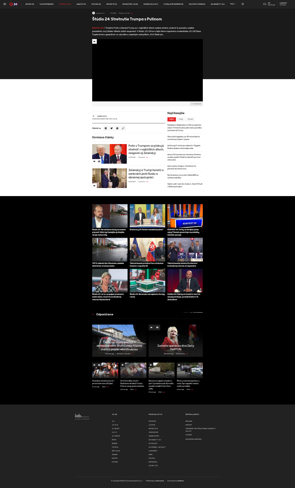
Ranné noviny (154, 436)
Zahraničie (153, 451)
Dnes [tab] (172, 119)
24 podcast (153, 443)
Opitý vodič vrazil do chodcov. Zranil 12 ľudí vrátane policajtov (184, 185)
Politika (152, 458)
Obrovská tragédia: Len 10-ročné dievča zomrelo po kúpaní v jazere (183, 138)
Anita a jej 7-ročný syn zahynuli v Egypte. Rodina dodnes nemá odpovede (184, 147)
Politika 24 (96, 4)
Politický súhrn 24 (197, 4)
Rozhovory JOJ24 (130, 4)
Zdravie (115, 454)
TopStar (115, 447)
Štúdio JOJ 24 (65, 4)
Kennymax (160, 481)
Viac (232, 4)
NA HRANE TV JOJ (218, 4)
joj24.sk (152, 425)
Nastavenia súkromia (194, 439)
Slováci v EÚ (153, 465)
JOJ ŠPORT (115, 428)
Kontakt (189, 425)
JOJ (113, 421)
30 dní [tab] (190, 119)
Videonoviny (153, 432)
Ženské (114, 443)
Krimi (150, 454)
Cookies (189, 435)
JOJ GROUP (116, 436)
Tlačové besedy (47, 4)
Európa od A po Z (151, 4)
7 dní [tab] (181, 119)
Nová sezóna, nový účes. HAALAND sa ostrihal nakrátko (182, 176)
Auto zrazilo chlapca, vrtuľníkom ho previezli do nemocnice (181, 167)
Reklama (189, 421)
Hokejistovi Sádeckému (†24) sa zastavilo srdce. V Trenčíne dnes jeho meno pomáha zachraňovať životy (184, 127)
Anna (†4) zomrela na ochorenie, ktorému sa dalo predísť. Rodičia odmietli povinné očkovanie (184, 157)
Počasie (115, 462)
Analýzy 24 (81, 4)
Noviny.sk (30, 4)
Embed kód (197, 103)
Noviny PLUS (111, 4)
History (115, 458)
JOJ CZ (114, 432)
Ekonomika (153, 462)
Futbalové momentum (173, 4)
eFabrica (181, 481)
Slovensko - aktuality (157, 447)
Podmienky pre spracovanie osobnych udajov (200, 430)
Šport (114, 440)
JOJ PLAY (115, 425)
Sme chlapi (116, 451)
